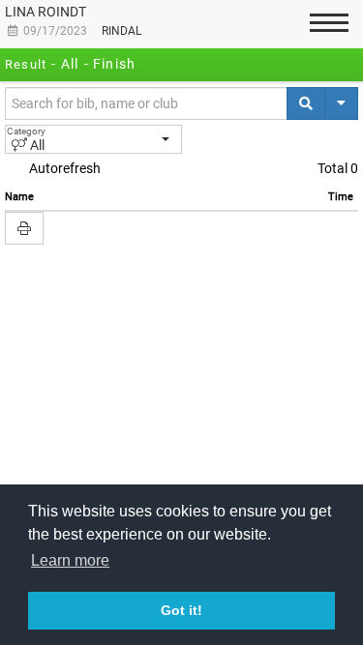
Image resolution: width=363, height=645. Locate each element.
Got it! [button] (181, 610)
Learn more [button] (70, 560)
